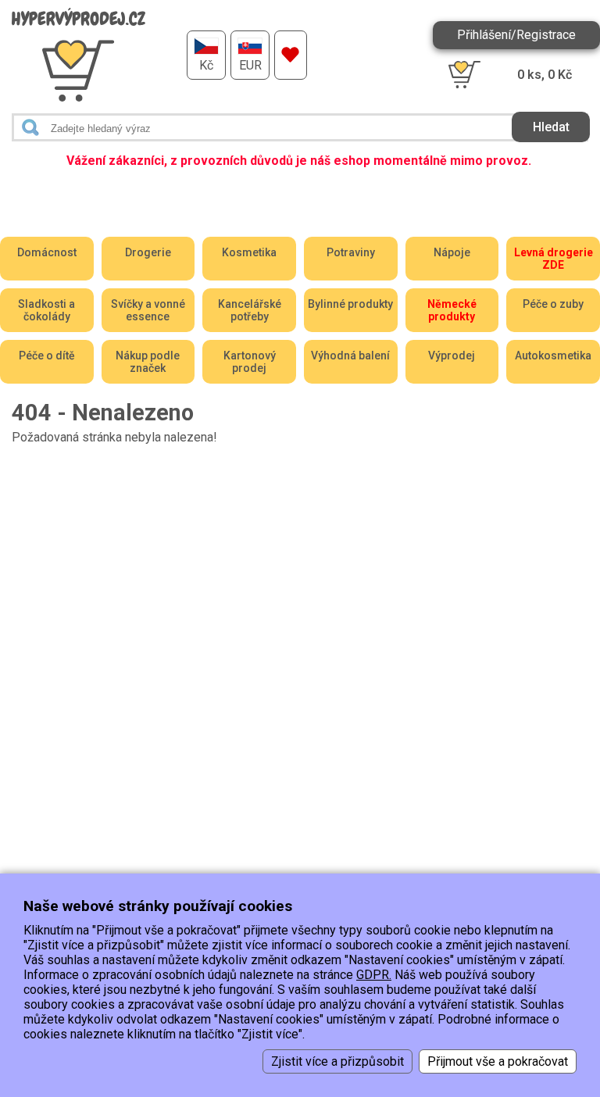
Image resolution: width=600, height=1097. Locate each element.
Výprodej (451, 355)
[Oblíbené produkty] (290, 55)
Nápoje (452, 252)
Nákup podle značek (148, 361)
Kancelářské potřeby (249, 310)
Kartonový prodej (249, 361)
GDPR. (373, 974)
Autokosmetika (553, 355)
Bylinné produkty (350, 304)
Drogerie (148, 252)
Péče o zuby (553, 304)
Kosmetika (249, 252)
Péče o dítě (47, 355)
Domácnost (47, 252)
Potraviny (351, 252)
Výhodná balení (350, 355)
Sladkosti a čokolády (46, 310)
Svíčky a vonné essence (148, 310)
